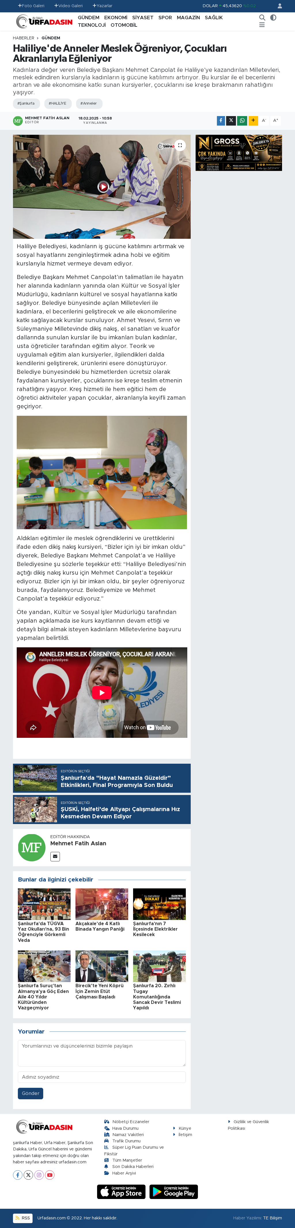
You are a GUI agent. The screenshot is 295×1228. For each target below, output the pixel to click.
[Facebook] (17, 1175)
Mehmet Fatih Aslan (78, 843)
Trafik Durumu (126, 1141)
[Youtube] (49, 1175)
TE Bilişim (272, 1218)
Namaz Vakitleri (128, 1135)
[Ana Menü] (262, 25)
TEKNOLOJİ (92, 25)
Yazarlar (104, 6)
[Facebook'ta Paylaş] (221, 121)
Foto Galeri (33, 6)
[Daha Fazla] (253, 121)
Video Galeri (70, 6)
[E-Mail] (55, 856)
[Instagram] (39, 1175)
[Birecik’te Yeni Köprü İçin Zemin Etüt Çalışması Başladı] (101, 966)
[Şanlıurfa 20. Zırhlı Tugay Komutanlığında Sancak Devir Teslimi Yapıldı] (159, 966)
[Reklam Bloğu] (239, 152)
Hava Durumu (125, 1128)
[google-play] (173, 1191)
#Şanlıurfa (25, 103)
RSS (25, 1218)
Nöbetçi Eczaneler (130, 1122)
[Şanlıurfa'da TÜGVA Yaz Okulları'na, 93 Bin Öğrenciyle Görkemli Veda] (44, 903)
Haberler (23, 38)
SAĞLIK (214, 17)
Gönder (30, 1093)
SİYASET (143, 17)
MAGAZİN (188, 17)
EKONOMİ (115, 17)
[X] (28, 1175)
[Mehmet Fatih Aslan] (32, 847)
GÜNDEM (88, 17)
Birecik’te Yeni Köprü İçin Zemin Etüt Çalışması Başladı (99, 991)
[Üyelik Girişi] (277, 6)
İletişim (185, 1135)
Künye (185, 1128)
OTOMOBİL (124, 25)
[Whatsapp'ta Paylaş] (242, 121)
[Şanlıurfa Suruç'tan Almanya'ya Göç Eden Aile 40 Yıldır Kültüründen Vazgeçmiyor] (44, 966)
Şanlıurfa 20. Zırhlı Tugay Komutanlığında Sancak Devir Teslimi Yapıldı (157, 996)
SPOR (165, 17)
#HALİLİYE (57, 103)
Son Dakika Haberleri (133, 1167)
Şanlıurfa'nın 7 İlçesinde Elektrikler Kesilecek (155, 929)
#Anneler (88, 103)
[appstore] (122, 1191)
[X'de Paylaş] (231, 121)
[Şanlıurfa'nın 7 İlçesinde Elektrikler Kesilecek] (159, 903)
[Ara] (262, 18)
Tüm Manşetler (127, 1160)
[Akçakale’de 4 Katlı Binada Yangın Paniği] (101, 903)
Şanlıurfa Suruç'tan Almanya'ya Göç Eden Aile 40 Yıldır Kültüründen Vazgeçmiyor (43, 996)
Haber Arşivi (124, 1173)
